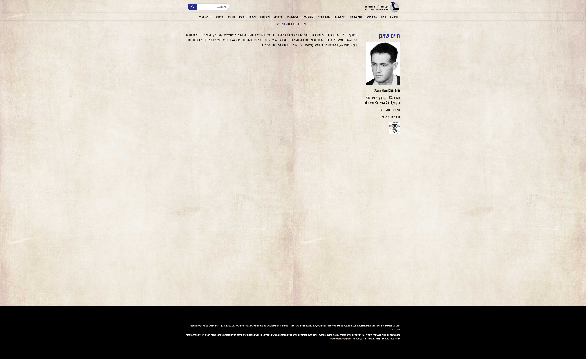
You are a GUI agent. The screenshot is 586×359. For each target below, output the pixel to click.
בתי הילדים (372, 16)
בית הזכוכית (308, 16)
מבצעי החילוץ (324, 16)
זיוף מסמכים (340, 16)
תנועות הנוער (292, 16)
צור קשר (231, 16)
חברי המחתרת (356, 16)
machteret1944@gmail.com (342, 338)
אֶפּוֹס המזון (265, 16)
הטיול (383, 16)
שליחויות (278, 16)
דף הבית (394, 16)
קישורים (219, 16)
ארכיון (241, 16)
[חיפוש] (192, 7)
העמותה (252, 16)
